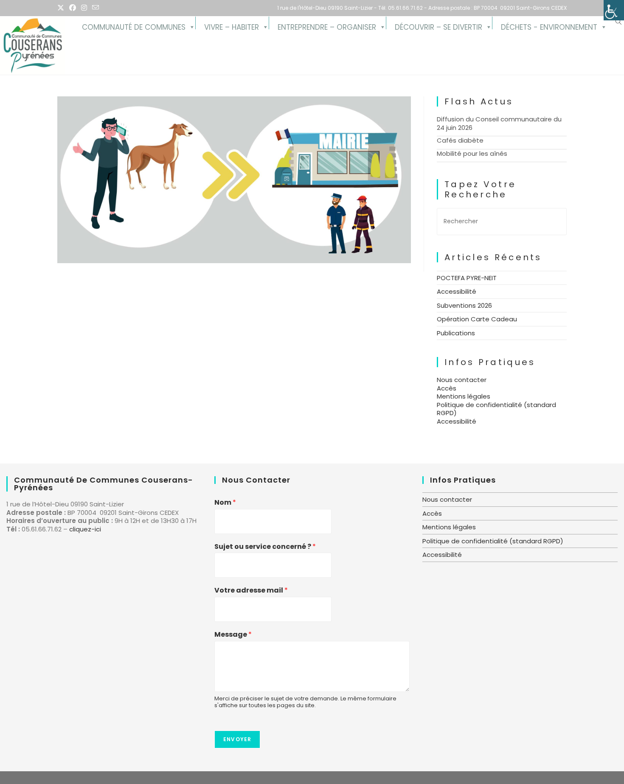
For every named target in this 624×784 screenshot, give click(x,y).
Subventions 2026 (464, 305)
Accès (446, 388)
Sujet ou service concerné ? (265, 546)
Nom (225, 502)
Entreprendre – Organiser (327, 25)
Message (233, 634)
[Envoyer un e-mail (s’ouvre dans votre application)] (95, 8)
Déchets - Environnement (549, 25)
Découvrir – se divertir (438, 25)
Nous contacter (461, 379)
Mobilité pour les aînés (472, 153)
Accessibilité (456, 291)
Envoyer (237, 739)
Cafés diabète (460, 140)
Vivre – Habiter (231, 25)
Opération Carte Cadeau (477, 319)
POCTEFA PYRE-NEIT (467, 277)
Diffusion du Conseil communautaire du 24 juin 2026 (499, 123)
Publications (456, 333)
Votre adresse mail (251, 590)
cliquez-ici (85, 529)
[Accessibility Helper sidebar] (614, 10)
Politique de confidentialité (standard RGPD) (496, 409)
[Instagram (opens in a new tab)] (84, 8)
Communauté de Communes (134, 25)
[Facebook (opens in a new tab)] (73, 8)
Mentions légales (463, 396)
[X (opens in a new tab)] (62, 8)
